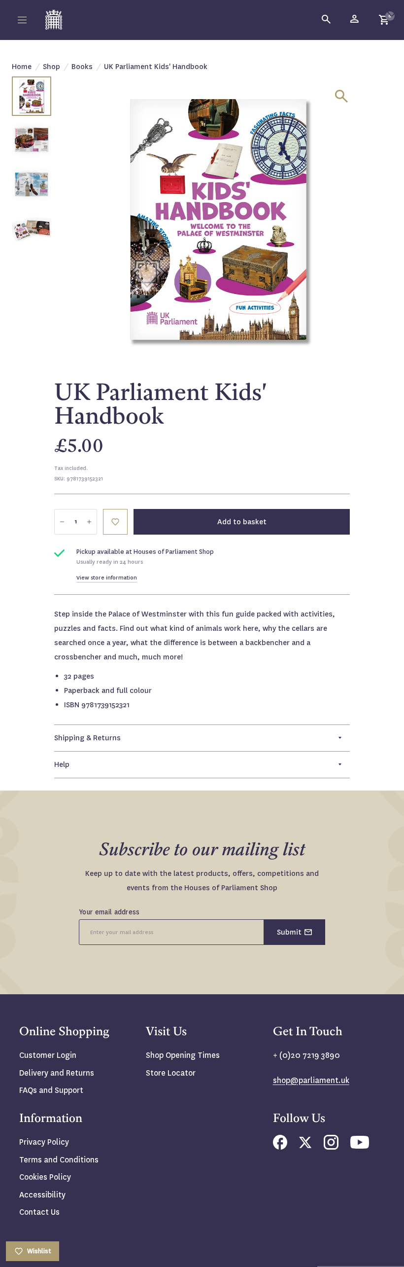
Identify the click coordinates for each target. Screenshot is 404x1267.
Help (61, 764)
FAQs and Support (51, 1090)
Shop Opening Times (183, 1055)
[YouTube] (359, 1146)
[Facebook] (280, 1147)
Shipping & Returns (87, 738)
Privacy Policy (44, 1142)
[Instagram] (331, 1147)
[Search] (326, 20)
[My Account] (355, 20)
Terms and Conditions (59, 1160)
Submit (289, 932)
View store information (106, 578)
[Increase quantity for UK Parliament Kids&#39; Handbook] (89, 521)
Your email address (109, 911)
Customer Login (47, 1055)
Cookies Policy (45, 1177)
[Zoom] (341, 96)
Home (22, 67)
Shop (51, 67)
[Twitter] (305, 1145)
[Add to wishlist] (391, 12)
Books (82, 67)
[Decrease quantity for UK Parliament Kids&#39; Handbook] (62, 521)
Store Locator (171, 1073)
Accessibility (42, 1195)
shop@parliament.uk (311, 1080)
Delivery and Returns (56, 1073)
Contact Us (39, 1212)
